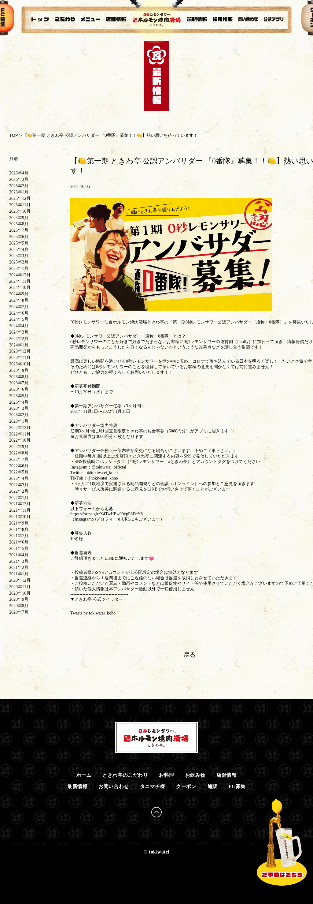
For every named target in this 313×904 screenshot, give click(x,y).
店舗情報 (226, 775)
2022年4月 (18, 478)
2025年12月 (20, 198)
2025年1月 (18, 268)
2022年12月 (20, 427)
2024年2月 (18, 338)
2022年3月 (18, 485)
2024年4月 (18, 325)
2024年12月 (20, 275)
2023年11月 (20, 357)
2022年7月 (18, 459)
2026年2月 (18, 186)
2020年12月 (20, 580)
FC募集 (237, 786)
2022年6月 (18, 466)
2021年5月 (18, 548)
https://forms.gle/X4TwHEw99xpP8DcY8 (106, 514)
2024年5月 (18, 319)
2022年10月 (20, 440)
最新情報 (77, 786)
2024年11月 (20, 281)
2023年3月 (18, 408)
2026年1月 (18, 192)
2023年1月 (18, 421)
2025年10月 (20, 211)
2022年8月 (18, 453)
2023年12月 (20, 351)
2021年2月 (18, 567)
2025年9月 (18, 217)
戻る (189, 654)
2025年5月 (18, 243)
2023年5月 (18, 396)
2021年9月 (18, 523)
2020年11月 (20, 587)
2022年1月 (18, 497)
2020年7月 (18, 612)
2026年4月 (18, 173)
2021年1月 (18, 574)
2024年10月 (20, 287)
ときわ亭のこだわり (125, 775)
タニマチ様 (152, 786)
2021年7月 (18, 535)
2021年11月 (20, 510)
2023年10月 (20, 364)
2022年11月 (20, 434)
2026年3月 (18, 179)
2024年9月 (18, 294)
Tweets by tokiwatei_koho (93, 613)
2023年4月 (18, 402)
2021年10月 (20, 516)
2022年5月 (18, 472)
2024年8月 (18, 300)
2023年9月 (18, 370)
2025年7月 (18, 230)
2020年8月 (18, 605)
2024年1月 (18, 345)
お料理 (166, 775)
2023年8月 (18, 377)
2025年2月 (18, 262)
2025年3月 (18, 255)
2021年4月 (18, 555)
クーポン (186, 786)
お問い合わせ (113, 786)
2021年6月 (18, 542)
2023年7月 (18, 383)
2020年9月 (18, 599)
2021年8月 (18, 529)
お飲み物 (195, 775)
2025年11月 (20, 205)
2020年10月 (20, 593)
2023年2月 (18, 415)
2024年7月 (18, 306)
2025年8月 (18, 224)
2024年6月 (18, 313)
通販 (213, 786)
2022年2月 (18, 491)
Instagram (83, 519)
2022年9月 (18, 446)
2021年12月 (20, 504)
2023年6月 (18, 389)
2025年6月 (18, 236)
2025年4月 (18, 249)
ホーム (84, 775)
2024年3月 (18, 332)
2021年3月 (18, 561)
